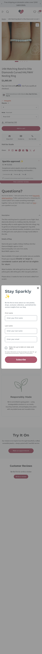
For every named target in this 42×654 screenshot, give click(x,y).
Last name (9, 326)
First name (9, 313)
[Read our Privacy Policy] (35, 352)
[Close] (38, 288)
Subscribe (21, 359)
